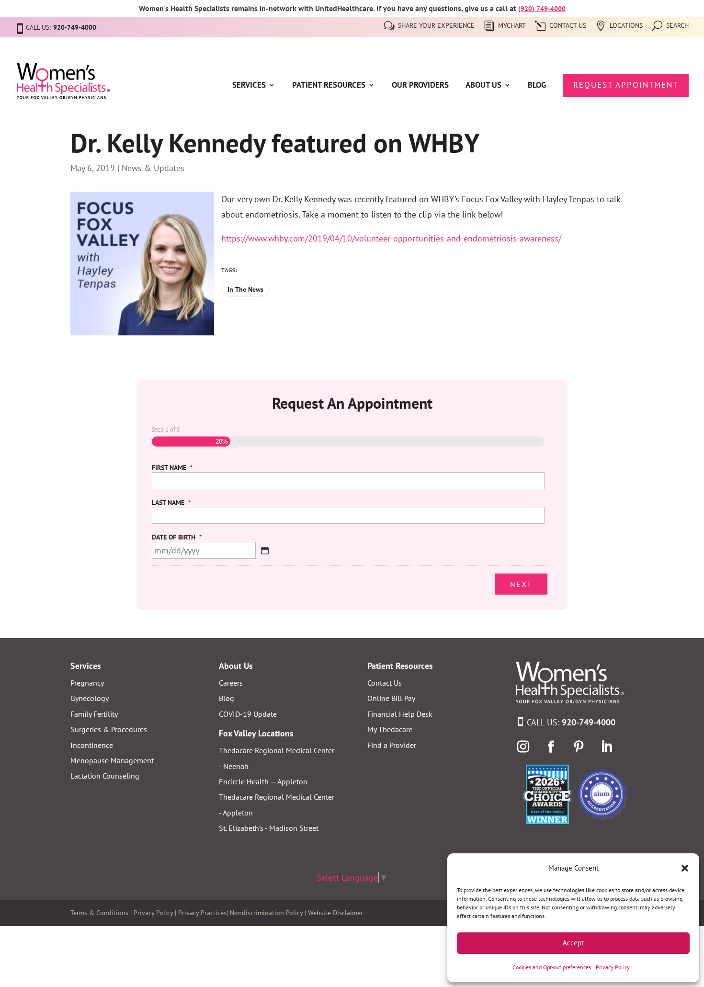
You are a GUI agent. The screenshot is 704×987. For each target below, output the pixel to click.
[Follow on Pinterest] (578, 747)
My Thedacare (389, 729)
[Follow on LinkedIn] (606, 747)
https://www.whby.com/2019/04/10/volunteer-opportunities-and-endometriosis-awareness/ (391, 238)
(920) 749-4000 (542, 8)
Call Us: (571, 722)
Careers (231, 683)
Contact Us (567, 26)
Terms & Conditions (99, 912)
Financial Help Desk (399, 714)
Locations (626, 26)
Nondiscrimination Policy (266, 912)
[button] (685, 868)
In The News (245, 289)
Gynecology (89, 698)
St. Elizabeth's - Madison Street (268, 828)
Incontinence (91, 745)
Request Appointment (625, 85)
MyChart (512, 26)
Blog (537, 85)
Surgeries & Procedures (108, 729)
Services (249, 85)
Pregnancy (87, 683)
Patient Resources (328, 85)
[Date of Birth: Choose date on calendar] (265, 550)
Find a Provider (391, 745)
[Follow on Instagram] (523, 747)
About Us (483, 85)
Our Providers (420, 85)
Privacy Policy (613, 967)
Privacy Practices (202, 912)
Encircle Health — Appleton (263, 781)
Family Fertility (94, 714)
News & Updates (153, 167)
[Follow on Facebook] (551, 747)
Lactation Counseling (104, 775)
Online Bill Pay (391, 698)
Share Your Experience (436, 26)
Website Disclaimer (335, 912)
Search (677, 26)
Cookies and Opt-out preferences (551, 967)
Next (521, 584)
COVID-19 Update (248, 714)
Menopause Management (112, 760)
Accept (573, 942)
